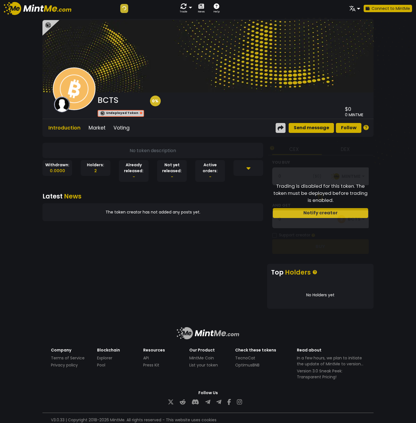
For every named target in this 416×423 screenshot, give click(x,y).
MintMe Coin (201, 358)
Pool (101, 365)
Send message (311, 127)
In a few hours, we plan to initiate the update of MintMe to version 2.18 (329, 364)
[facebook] (229, 402)
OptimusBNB (247, 365)
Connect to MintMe (391, 8)
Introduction (64, 127)
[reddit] (183, 402)
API (146, 358)
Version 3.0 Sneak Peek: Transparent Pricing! (319, 374)
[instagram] (239, 402)
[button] (185, 8)
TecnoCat (245, 358)
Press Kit (151, 365)
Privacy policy (64, 365)
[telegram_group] (207, 402)
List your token (203, 365)
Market (97, 127)
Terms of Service (68, 358)
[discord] (195, 402)
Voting (121, 127)
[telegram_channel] (218, 402)
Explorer (104, 358)
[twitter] (171, 402)
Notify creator (320, 213)
